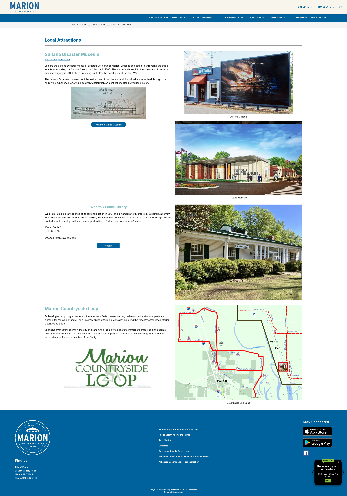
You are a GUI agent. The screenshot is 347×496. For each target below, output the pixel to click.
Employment (257, 18)
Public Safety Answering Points (174, 435)
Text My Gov (165, 440)
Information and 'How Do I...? (312, 18)
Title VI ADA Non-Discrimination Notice (178, 429)
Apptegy (179, 492)
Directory (163, 446)
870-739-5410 (29, 478)
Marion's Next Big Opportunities (168, 18)
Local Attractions (121, 25)
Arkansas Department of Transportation (179, 462)
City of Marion (78, 25)
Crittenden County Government (174, 451)
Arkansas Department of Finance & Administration (184, 456)
